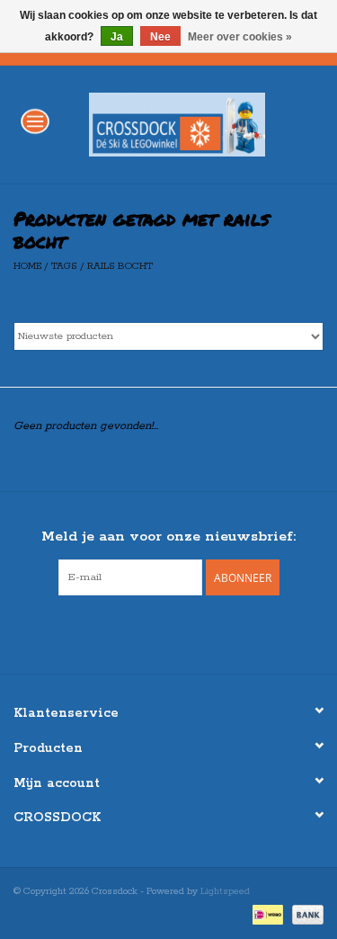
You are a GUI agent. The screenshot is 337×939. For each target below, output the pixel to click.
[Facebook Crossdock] (152, 632)
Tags (64, 266)
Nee (160, 37)
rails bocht (120, 266)
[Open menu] (35, 121)
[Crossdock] (204, 123)
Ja (117, 37)
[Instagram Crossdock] (185, 632)
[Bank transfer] (305, 914)
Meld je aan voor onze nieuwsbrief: (168, 536)
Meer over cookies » (240, 37)
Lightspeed (225, 891)
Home (27, 266)
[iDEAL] (266, 914)
